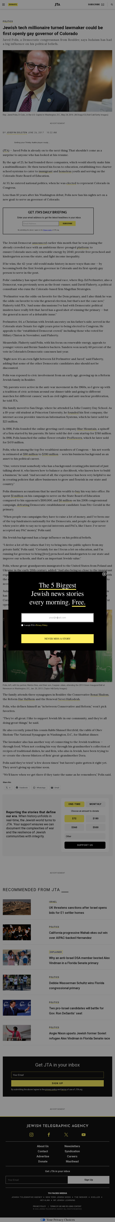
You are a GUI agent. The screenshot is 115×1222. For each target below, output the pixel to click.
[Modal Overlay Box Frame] (57, 611)
